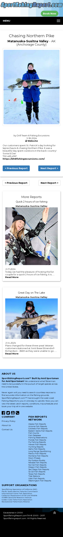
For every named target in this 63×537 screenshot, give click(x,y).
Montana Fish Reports (38, 456)
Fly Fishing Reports (37, 442)
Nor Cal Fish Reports (37, 465)
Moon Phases (34, 458)
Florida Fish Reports (37, 440)
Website (33, 140)
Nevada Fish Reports (37, 462)
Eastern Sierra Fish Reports (40, 431)
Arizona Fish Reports (37, 426)
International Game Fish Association (17, 493)
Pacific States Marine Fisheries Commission (20, 491)
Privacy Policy (8, 421)
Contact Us (7, 429)
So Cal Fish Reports (36, 471)
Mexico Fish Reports (37, 453)
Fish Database (34, 435)
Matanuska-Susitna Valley (28, 41)
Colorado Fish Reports (38, 428)
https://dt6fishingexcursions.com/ (24, 158)
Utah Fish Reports (36, 478)
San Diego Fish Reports (38, 469)
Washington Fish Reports (39, 480)
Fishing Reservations (37, 437)
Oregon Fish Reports (37, 467)
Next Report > (49, 168)
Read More (11, 277)
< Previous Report (16, 168)
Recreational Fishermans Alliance (16, 502)
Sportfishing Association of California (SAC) (19, 489)
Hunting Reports (35, 447)
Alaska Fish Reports (37, 424)
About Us (6, 425)
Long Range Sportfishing (39, 451)
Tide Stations (34, 476)
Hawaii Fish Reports (37, 444)
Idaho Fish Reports (36, 449)
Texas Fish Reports (36, 474)
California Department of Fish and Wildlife (19, 495)
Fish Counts (33, 433)
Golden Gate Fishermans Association (17, 500)
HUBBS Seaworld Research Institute (17, 497)
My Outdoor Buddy (36, 460)
